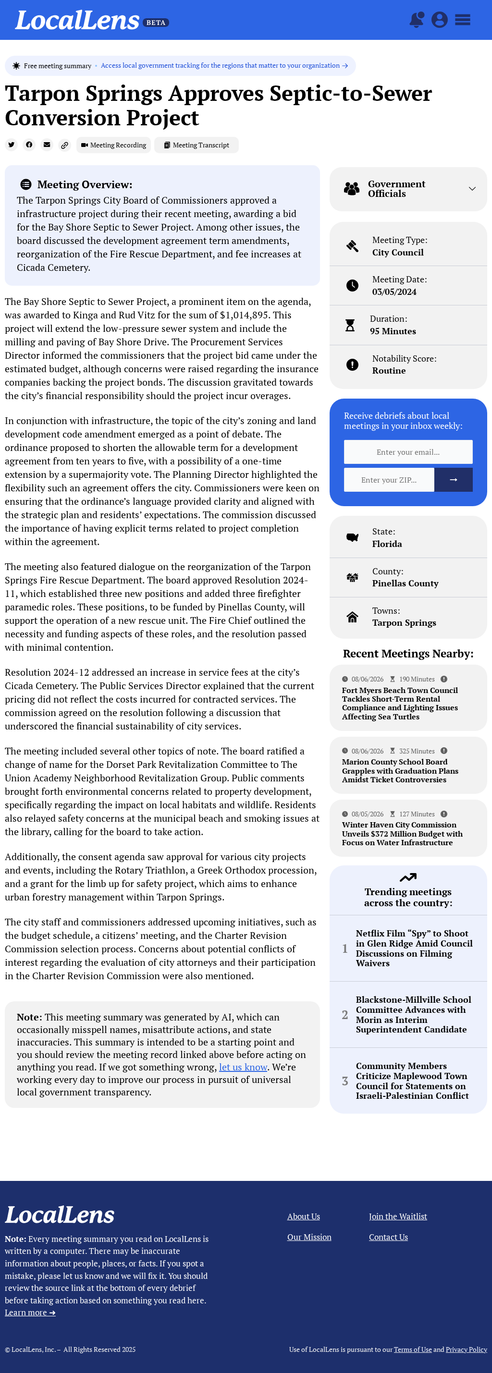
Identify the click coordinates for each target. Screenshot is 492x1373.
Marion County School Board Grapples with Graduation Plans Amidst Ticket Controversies (400, 770)
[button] (11, 144)
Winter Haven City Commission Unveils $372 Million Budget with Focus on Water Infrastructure (402, 833)
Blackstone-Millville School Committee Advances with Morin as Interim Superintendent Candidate (413, 1014)
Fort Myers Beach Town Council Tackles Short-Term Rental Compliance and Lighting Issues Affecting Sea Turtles (400, 703)
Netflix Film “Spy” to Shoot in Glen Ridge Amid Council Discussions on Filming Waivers (414, 948)
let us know (243, 1066)
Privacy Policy (466, 1349)
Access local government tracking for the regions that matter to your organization (220, 65)
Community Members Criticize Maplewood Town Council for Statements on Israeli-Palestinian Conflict (412, 1081)
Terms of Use (413, 1349)
